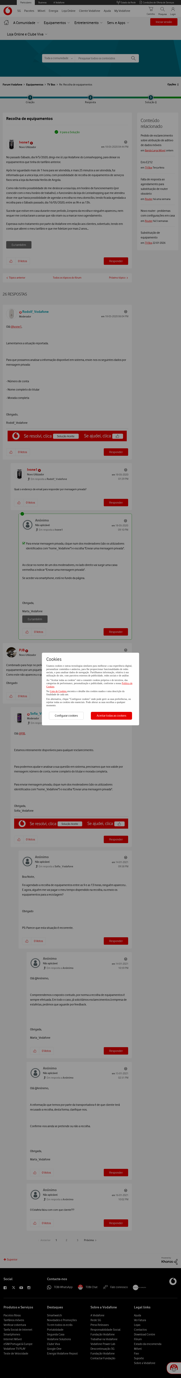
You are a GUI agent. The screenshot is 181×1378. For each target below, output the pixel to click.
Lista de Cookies (58, 691)
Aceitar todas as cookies (111, 715)
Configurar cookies (66, 715)
